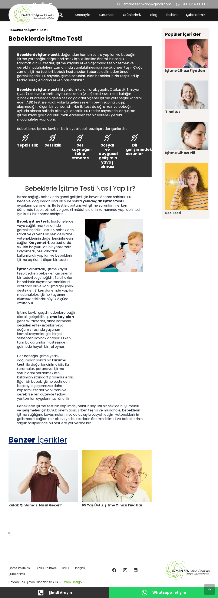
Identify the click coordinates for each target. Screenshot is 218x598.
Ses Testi (173, 212)
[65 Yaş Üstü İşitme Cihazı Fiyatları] (117, 476)
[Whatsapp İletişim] (146, 592)
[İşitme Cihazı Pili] (186, 136)
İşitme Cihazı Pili (180, 152)
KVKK (65, 568)
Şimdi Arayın (60, 592)
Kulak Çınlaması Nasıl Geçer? (35, 505)
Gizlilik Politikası (46, 568)
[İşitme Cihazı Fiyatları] (186, 53)
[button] (60, 15)
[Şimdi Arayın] (43, 592)
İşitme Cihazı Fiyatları (185, 70)
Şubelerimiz (17, 574)
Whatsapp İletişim (169, 592)
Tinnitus (172, 111)
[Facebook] (114, 570)
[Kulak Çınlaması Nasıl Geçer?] (43, 476)
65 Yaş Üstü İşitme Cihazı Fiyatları (112, 505)
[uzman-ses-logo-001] (34, 15)
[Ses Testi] (186, 186)
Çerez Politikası (19, 568)
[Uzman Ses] (186, 571)
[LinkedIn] (135, 570)
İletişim (80, 568)
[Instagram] (125, 570)
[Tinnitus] (186, 94)
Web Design (73, 582)
